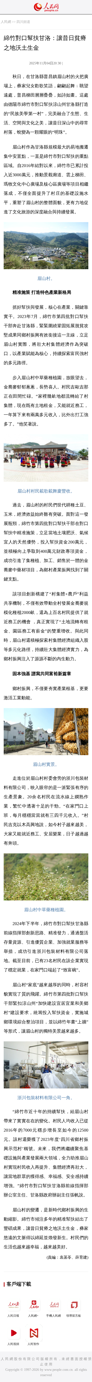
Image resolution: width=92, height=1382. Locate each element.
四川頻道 (23, 22)
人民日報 (13, 1315)
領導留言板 (73, 1315)
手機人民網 (53, 1315)
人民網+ (33, 1315)
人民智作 (33, 1344)
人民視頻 (13, 1344)
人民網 (6, 22)
